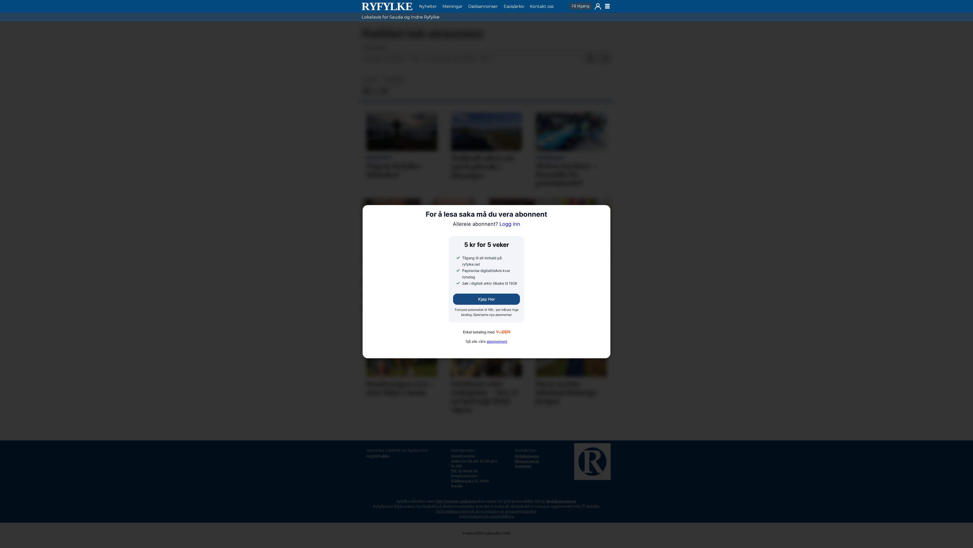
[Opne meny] (607, 6)
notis (371, 80)
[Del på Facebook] (590, 58)
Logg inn (598, 6)
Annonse (523, 466)
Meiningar (452, 6)
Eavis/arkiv (514, 6)
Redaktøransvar (561, 501)
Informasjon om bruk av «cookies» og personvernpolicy (486, 511)
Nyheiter (428, 6)
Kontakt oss (541, 6)
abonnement (497, 341)
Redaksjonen (527, 456)
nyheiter (393, 80)
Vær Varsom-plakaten (456, 501)
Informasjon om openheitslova (486, 516)
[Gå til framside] (387, 6)
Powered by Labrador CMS (486, 533)
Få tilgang (580, 6)
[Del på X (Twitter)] (598, 58)
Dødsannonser (483, 6)
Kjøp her (486, 299)
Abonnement (527, 461)
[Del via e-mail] (606, 58)
